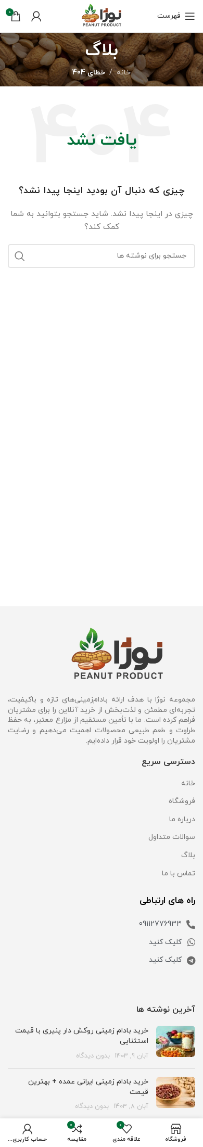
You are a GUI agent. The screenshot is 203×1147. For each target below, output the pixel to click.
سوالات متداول (171, 837)
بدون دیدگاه (93, 1056)
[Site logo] (101, 15)
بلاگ (188, 855)
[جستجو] (20, 256)
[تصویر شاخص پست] (175, 1043)
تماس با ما (178, 873)
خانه (124, 73)
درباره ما (182, 819)
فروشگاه (182, 801)
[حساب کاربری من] (36, 16)
